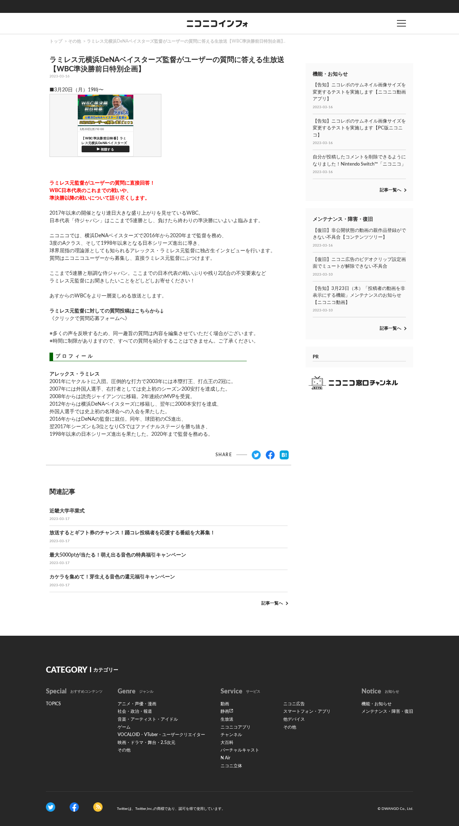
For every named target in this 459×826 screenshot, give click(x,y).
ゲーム (124, 727)
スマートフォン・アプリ (307, 711)
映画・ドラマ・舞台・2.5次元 (146, 742)
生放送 (227, 719)
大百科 (227, 742)
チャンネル (231, 734)
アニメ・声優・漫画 (137, 704)
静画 (225, 711)
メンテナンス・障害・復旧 (387, 711)
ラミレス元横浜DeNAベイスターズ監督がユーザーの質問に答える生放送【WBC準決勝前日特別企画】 (186, 41)
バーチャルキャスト (240, 750)
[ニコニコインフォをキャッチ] (98, 807)
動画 (225, 704)
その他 (74, 41)
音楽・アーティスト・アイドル (148, 719)
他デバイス (294, 719)
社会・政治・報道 (135, 711)
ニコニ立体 (231, 766)
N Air (225, 758)
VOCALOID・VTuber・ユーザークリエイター (161, 734)
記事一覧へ (272, 603)
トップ (55, 41)
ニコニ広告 (294, 704)
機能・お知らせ (376, 704)
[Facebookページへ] (74, 807)
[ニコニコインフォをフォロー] (50, 807)
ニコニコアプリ (236, 727)
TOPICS (53, 704)
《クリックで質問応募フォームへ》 (89, 318)
